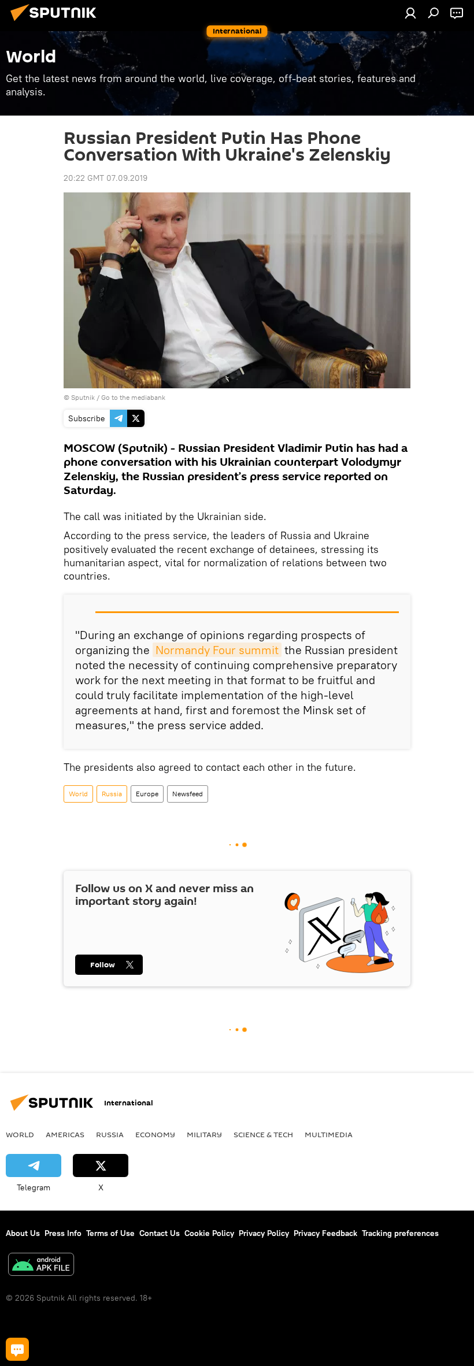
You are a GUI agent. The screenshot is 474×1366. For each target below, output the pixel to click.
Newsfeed (187, 793)
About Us (23, 1233)
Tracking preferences (400, 1233)
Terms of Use (110, 1233)
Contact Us (159, 1233)
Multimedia (329, 1134)
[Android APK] (41, 1266)
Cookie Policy (209, 1233)
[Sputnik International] (57, 22)
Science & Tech (263, 1134)
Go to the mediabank (133, 397)
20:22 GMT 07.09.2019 (105, 178)
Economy (155, 1134)
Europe (147, 793)
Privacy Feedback (325, 1233)
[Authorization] (410, 12)
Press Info (63, 1233)
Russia (112, 793)
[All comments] (17, 1349)
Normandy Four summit (217, 650)
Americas (65, 1134)
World (78, 793)
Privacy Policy (264, 1233)
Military (204, 1134)
